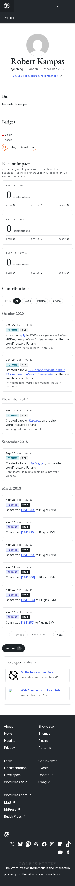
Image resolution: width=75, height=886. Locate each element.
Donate (45, 775)
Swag (44, 782)
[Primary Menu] (66, 17)
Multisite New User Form (37, 672)
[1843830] (28, 532)
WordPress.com (17, 795)
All (16, 300)
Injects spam (36, 463)
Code (27, 300)
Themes (44, 733)
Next (60, 634)
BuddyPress (15, 816)
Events (43, 768)
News (8, 733)
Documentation (15, 768)
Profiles (9, 17)
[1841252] (27, 622)
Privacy (9, 748)
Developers (12, 775)
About (8, 726)
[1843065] (28, 600)
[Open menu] (68, 6)
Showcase (46, 726)
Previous (18, 634)
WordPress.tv (16, 782)
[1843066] (28, 577)
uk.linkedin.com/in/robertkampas (36, 76)
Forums (56, 300)
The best (34, 420)
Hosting (9, 741)
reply (22, 335)
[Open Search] (56, 6)
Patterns (44, 748)
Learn (8, 761)
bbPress (12, 809)
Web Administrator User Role (41, 690)
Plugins (41, 300)
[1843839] (28, 510)
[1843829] (28, 555)
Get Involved (48, 761)
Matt (9, 802)
